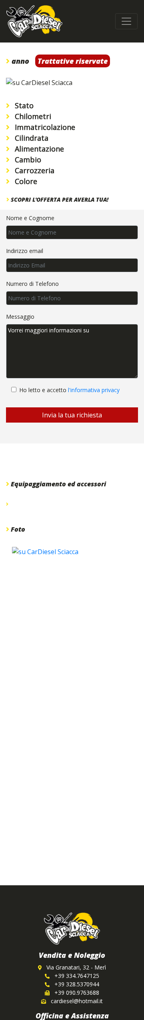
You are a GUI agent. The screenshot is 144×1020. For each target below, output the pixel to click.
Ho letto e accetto (69, 390)
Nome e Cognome (30, 218)
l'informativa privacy (94, 390)
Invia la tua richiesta (72, 415)
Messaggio (20, 316)
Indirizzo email (24, 251)
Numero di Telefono (32, 283)
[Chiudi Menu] (126, 21)
